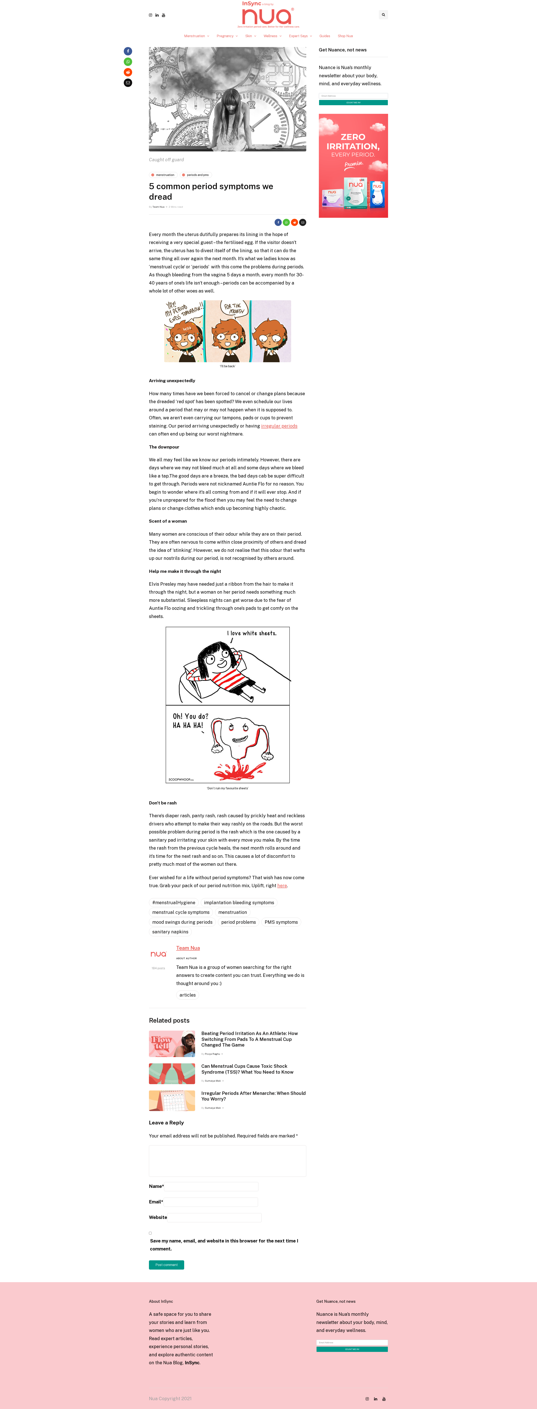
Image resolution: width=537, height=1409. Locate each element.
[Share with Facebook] (278, 222)
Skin (248, 36)
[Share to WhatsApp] (286, 222)
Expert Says (298, 36)
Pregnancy (225, 36)
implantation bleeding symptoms (239, 902)
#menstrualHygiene (173, 902)
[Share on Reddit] (294, 222)
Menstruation (194, 36)
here (282, 885)
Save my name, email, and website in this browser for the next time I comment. (224, 1245)
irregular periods (279, 426)
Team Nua (158, 206)
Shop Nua (345, 36)
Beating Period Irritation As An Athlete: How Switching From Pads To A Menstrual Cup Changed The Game (249, 1039)
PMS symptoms (281, 922)
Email (156, 1201)
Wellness (270, 36)
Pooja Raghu (212, 1053)
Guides (324, 36)
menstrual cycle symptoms (181, 912)
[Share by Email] (302, 222)
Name (156, 1186)
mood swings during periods (182, 922)
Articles (188, 995)
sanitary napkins (170, 931)
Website (158, 1217)
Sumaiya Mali (213, 1080)
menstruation (232, 912)
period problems (238, 922)
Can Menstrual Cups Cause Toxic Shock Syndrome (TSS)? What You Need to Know (247, 1069)
